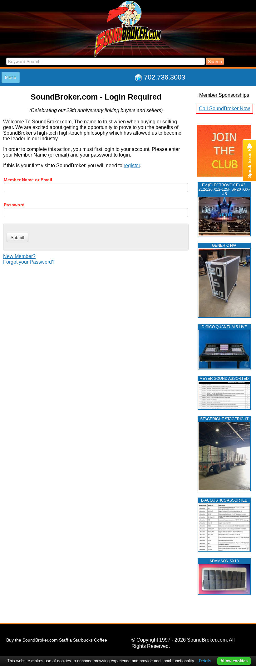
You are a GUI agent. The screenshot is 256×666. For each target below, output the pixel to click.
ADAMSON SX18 (224, 561)
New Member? (19, 256)
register (132, 165)
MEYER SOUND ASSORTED (224, 378)
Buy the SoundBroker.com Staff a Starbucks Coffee (56, 640)
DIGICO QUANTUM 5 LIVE (224, 327)
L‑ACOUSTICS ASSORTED (224, 500)
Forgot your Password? (29, 262)
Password (14, 204)
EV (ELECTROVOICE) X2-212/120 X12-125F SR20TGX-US (224, 189)
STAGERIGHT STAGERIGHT (224, 419)
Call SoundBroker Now (224, 108)
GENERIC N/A (224, 245)
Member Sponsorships (224, 95)
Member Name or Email (28, 179)
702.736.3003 (164, 77)
